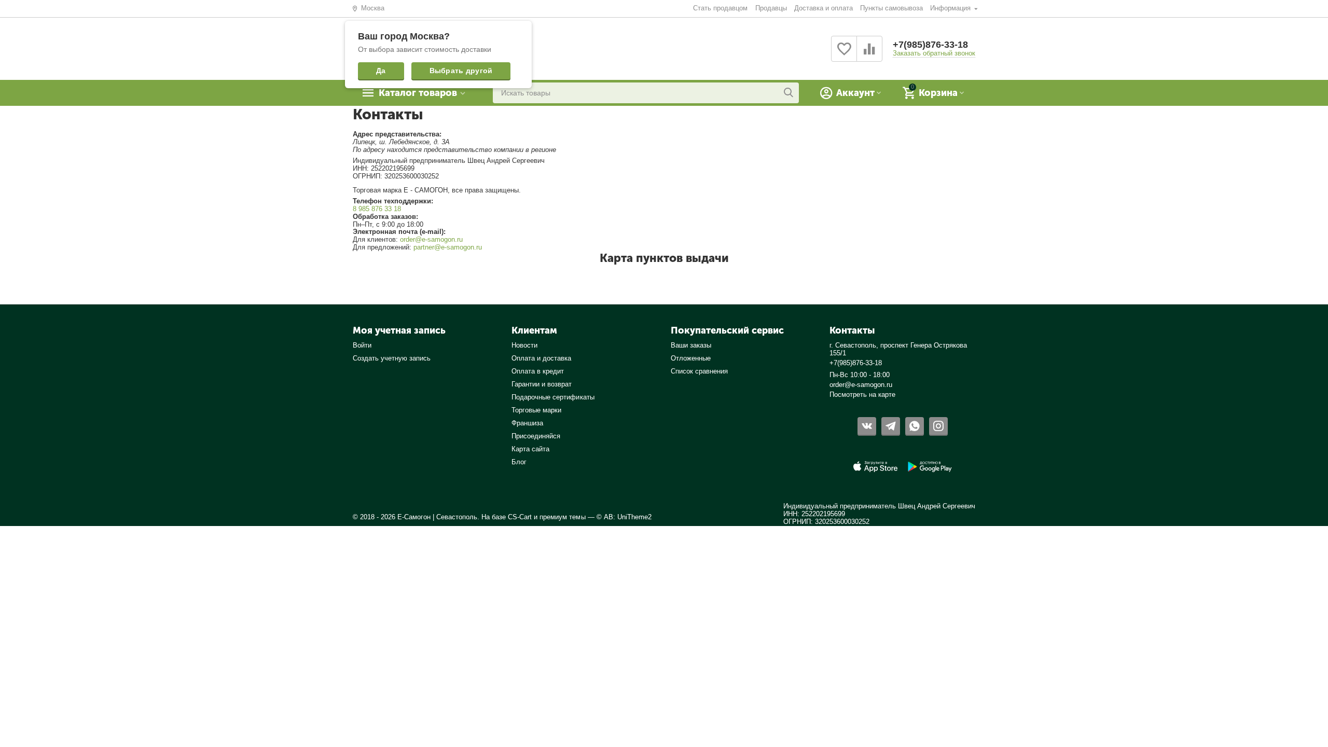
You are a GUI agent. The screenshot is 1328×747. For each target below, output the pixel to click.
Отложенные (691, 358)
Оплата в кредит (537, 371)
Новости (524, 345)
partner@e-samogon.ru (447, 247)
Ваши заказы (691, 345)
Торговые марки (536, 410)
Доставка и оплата (823, 8)
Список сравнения (699, 371)
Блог (519, 462)
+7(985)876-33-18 (930, 44)
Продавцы (771, 8)
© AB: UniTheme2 (624, 517)
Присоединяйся (535, 436)
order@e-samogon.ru (431, 239)
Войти (362, 345)
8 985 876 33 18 (377, 209)
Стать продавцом (720, 8)
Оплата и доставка (541, 358)
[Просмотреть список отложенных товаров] (844, 55)
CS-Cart (520, 517)
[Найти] (788, 92)
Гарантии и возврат (541, 384)
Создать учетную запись (392, 358)
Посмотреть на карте (862, 394)
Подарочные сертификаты (552, 397)
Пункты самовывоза (891, 8)
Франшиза (527, 423)
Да (381, 70)
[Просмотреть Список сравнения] (869, 55)
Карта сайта (530, 449)
